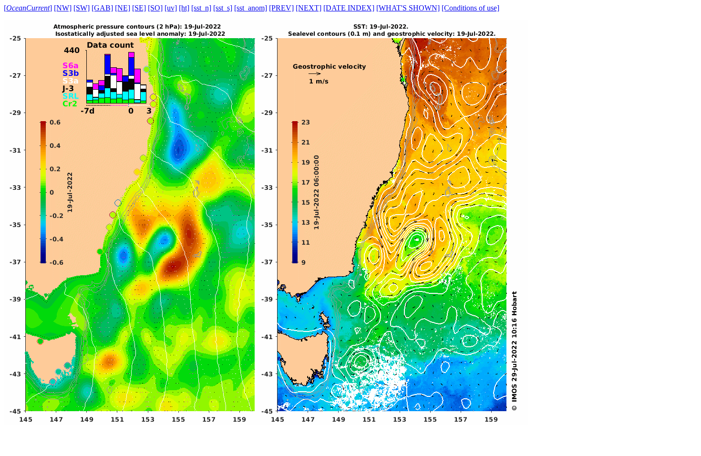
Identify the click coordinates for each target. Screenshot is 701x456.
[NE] (122, 8)
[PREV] (281, 8)
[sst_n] (201, 8)
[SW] (81, 8)
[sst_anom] (250, 8)
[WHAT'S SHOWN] (408, 8)
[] (28, 8)
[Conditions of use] (470, 8)
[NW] (63, 8)
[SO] (155, 8)
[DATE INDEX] (348, 8)
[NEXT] (308, 8)
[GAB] (102, 8)
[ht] (184, 8)
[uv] (171, 8)
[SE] (139, 8)
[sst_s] (222, 8)
